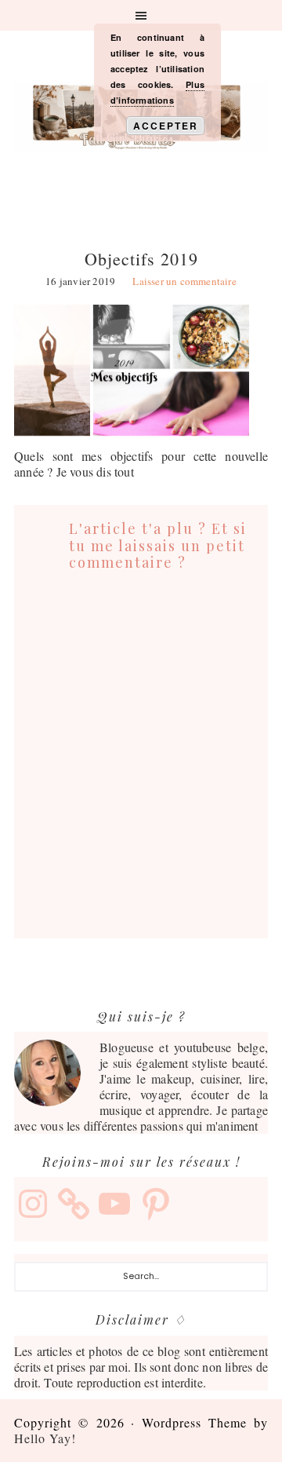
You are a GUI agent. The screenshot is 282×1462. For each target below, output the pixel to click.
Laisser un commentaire (184, 281)
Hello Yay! (45, 1438)
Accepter (165, 126)
